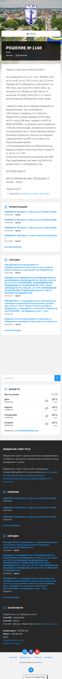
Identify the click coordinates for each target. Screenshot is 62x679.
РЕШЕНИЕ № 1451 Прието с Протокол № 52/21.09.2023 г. (31, 236)
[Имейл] (24, 651)
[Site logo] (31, 24)
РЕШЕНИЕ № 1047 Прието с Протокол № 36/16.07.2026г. (30, 507)
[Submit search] (57, 378)
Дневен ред (25, 657)
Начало (9, 55)
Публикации (21, 55)
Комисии (38, 657)
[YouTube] (37, 651)
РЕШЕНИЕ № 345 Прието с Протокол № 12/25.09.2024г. (31, 227)
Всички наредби (13, 330)
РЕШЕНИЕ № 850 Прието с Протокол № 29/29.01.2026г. (31, 211)
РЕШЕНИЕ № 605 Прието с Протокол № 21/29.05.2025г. (31, 219)
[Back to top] (31, 669)
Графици (48, 657)
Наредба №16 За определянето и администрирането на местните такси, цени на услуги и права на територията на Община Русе (29, 267)
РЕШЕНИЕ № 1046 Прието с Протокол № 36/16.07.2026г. (30, 516)
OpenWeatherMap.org (28, 430)
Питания (13, 657)
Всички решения (13, 247)
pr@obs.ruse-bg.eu (48, 623)
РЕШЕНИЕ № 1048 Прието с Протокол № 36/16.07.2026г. (30, 498)
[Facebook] (31, 651)
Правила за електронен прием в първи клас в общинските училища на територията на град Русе (31, 320)
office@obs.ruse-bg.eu (13, 640)
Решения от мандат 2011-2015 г (35, 193)
